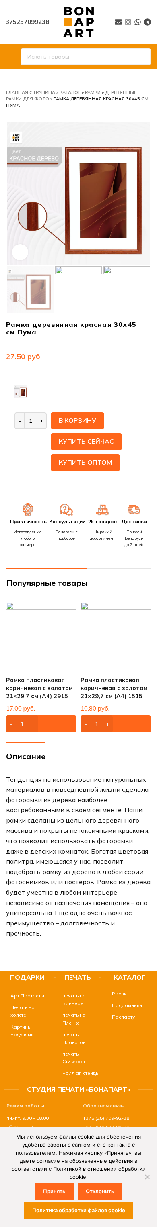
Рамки (93, 92)
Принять (54, 1191)
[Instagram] (128, 22)
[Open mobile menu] (9, 57)
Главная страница (30, 92)
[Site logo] (78, 21)
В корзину (77, 420)
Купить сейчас (86, 441)
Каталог (70, 92)
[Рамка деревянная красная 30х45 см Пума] (20, 391)
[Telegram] (147, 22)
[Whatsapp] (137, 22)
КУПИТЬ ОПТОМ (85, 462)
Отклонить (100, 1191)
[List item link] (26, 995)
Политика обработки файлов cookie (78, 1210)
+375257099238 (25, 22)
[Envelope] (118, 22)
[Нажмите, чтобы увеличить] (20, 252)
